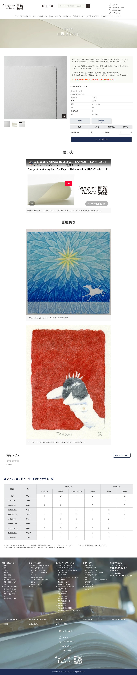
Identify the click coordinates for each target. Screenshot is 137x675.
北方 (12, 496)
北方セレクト (12, 505)
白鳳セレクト (12, 533)
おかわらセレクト (12, 528)
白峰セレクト (12, 519)
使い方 (80, 120)
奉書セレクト (12, 510)
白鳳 (104, 73)
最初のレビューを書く (122, 455)
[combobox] (72, 6)
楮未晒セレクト (12, 523)
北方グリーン (12, 500)
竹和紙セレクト (12, 514)
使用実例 (101, 120)
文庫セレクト (12, 537)
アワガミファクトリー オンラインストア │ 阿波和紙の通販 (70, 671)
